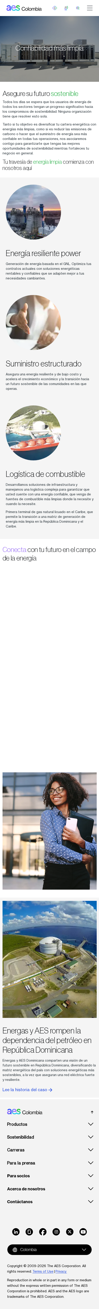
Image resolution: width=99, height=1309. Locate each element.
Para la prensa (21, 1163)
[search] (78, 8)
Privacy (61, 1271)
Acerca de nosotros (26, 1188)
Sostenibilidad (20, 1137)
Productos (17, 1124)
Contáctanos (19, 1201)
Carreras (15, 1150)
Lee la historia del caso (25, 1089)
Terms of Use (42, 1271)
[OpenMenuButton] (54, 8)
